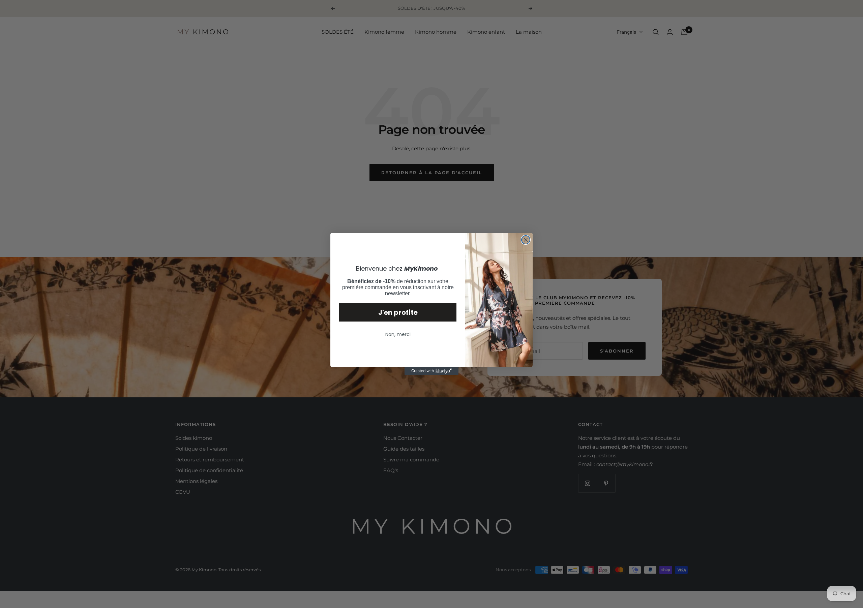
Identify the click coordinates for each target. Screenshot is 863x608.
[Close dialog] (526, 240)
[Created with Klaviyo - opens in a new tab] (431, 371)
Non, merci (398, 334)
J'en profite (398, 312)
